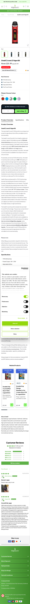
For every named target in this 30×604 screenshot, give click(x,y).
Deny (15, 334)
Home (2, 14)
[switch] (26, 301)
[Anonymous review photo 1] (5, 488)
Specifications (19, 120)
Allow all (15, 323)
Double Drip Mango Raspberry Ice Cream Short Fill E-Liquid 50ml (21, 373)
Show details (21, 318)
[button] (26, 70)
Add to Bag (20, 111)
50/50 (18, 225)
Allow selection (15, 328)
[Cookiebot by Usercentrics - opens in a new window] (21, 268)
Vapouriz (12, 598)
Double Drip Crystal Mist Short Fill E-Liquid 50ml (8, 372)
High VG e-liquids (16, 221)
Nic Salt (24, 225)
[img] (5, 473)
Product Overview (7, 120)
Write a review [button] (15, 463)
